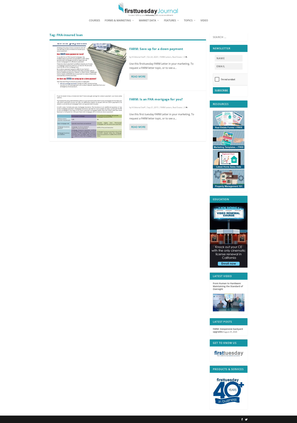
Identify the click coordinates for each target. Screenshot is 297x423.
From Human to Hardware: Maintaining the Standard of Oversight (228, 286)
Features (170, 20)
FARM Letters (165, 57)
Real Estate (177, 57)
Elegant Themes (69, 419)
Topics (188, 20)
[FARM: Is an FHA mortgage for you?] (89, 116)
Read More (138, 76)
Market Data (147, 20)
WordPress (95, 419)
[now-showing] (229, 266)
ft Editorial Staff (138, 57)
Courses (94, 20)
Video (204, 20)
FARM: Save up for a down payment (156, 49)
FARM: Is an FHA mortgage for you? (156, 99)
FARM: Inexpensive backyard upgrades (228, 330)
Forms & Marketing (118, 20)
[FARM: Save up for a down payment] (89, 65)
